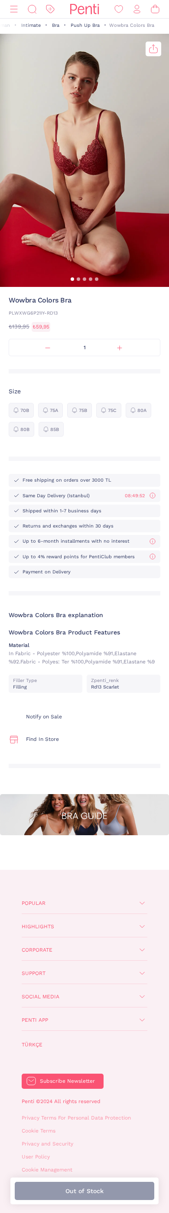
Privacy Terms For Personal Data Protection (76, 1118)
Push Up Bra (85, 25)
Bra (55, 25)
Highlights (38, 926)
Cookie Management (47, 1170)
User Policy (36, 1157)
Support (34, 973)
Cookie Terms (38, 1131)
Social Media (40, 997)
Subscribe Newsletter (67, 1081)
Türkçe (32, 1045)
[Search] (32, 9)
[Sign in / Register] (137, 9)
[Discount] (50, 9)
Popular (34, 903)
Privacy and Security (47, 1144)
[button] (72, 279)
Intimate (31, 25)
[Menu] (14, 9)
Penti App (35, 1020)
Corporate (37, 950)
